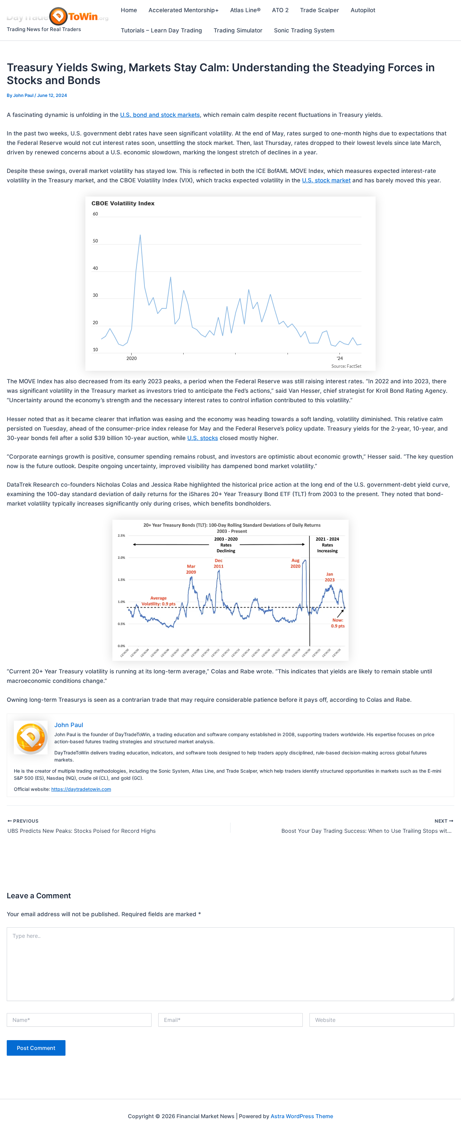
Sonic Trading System (304, 30)
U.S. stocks (202, 438)
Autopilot (363, 10)
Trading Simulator (238, 30)
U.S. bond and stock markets (160, 114)
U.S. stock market (326, 180)
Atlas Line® (245, 10)
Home (129, 10)
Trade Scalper (319, 10)
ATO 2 (280, 10)
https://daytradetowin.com (81, 789)
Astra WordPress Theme (302, 1116)
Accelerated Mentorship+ (183, 10)
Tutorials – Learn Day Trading (161, 30)
